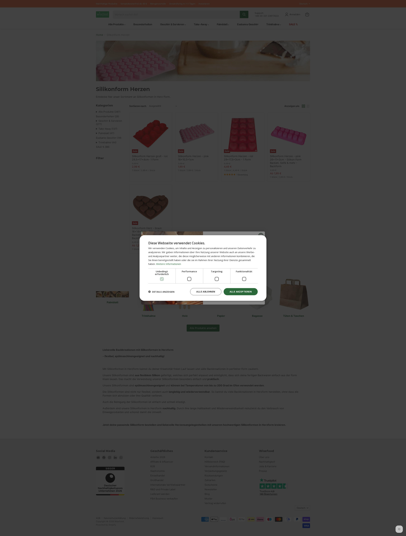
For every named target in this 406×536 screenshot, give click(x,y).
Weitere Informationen (168, 263)
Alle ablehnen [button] (205, 291)
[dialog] (203, 268)
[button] (161, 291)
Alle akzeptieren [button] (241, 291)
